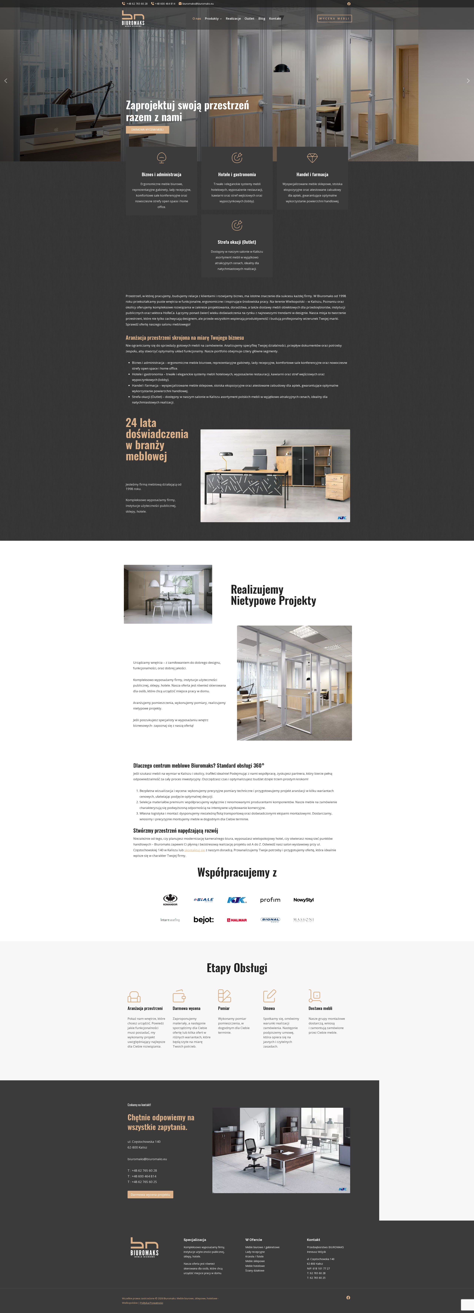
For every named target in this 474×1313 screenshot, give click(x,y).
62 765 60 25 (318, 1277)
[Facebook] (349, 4)
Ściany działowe (254, 1270)
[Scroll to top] (464, 1300)
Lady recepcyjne (255, 1252)
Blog (261, 18)
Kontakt (275, 18)
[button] (6, 81)
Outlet (249, 18)
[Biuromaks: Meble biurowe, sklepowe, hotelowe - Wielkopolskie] (133, 18)
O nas (197, 18)
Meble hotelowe (255, 1266)
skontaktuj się (194, 850)
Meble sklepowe (255, 1261)
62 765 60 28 (318, 1273)
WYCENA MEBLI (334, 18)
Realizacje (233, 18)
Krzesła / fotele (254, 1256)
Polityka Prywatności (151, 1302)
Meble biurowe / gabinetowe (262, 1247)
